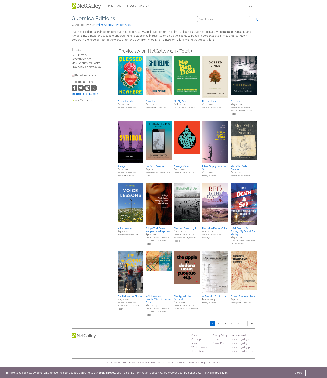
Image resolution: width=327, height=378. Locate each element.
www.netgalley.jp (241, 347)
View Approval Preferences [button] (114, 24)
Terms (216, 339)
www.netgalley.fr (240, 339)
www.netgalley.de (241, 343)
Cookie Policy (220, 343)
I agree (298, 372)
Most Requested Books (86, 62)
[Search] (256, 19)
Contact (195, 335)
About (194, 343)
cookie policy (107, 372)
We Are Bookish (199, 347)
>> (252, 323)
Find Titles (114, 5)
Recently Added (82, 58)
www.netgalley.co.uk (242, 351)
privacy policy (218, 372)
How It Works (198, 351)
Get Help (196, 339)
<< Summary (79, 55)
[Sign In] (252, 6)
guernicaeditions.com (85, 93)
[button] (73, 24)
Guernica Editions (93, 18)
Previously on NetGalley (86, 66)
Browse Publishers (138, 5)
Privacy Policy (220, 335)
